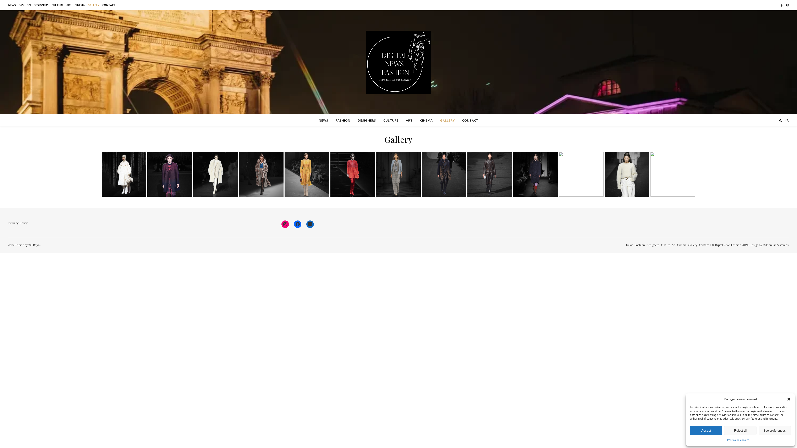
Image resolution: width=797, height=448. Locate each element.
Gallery (93, 5)
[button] (789, 399)
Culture (58, 5)
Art (69, 5)
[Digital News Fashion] (398, 62)
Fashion (25, 5)
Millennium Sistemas (776, 245)
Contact (109, 5)
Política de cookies (738, 440)
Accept (706, 430)
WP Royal (34, 245)
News (12, 5)
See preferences (774, 430)
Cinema (80, 5)
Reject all (740, 430)
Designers (41, 5)
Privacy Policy (18, 223)
